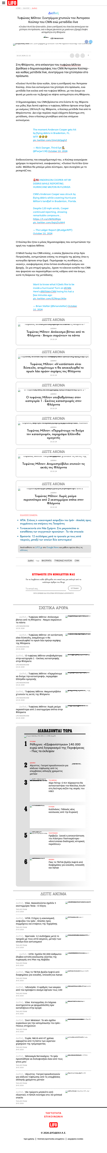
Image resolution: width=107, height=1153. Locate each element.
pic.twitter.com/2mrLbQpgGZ (50, 140)
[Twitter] (91, 42)
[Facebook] (86, 42)
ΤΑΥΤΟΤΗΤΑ (53, 1113)
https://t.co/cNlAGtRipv (47, 219)
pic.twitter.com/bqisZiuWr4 (49, 222)
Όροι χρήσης (29, 1139)
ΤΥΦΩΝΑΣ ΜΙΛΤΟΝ (63, 560)
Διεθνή (34, 8)
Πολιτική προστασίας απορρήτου (51, 1139)
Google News (52, 547)
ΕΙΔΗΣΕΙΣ (26, 8)
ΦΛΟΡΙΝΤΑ (46, 560)
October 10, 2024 (57, 151)
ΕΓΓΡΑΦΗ (75, 588)
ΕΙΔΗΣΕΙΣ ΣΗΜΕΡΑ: (29, 515)
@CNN (67, 288)
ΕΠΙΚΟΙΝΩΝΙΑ (53, 1116)
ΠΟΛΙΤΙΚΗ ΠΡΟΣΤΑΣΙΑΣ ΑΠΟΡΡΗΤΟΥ (60, 593)
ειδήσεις (24, 550)
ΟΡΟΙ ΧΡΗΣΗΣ (38, 593)
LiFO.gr (38, 547)
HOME (18, 8)
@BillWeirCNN (48, 291)
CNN (77, 560)
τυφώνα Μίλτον (70, 64)
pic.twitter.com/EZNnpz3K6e (49, 298)
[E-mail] (82, 55)
